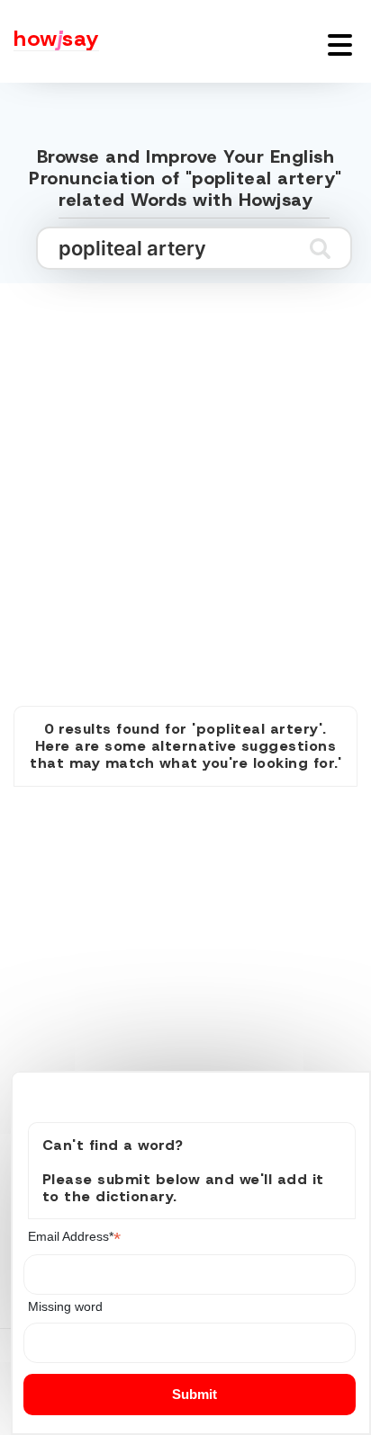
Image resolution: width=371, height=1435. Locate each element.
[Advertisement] (185, 475)
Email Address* (74, 1236)
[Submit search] (320, 248)
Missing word (65, 1306)
